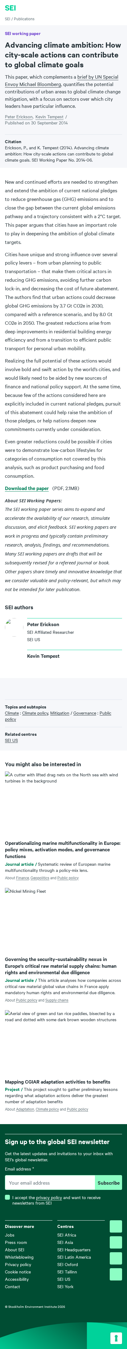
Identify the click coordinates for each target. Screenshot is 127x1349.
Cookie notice (18, 1272)
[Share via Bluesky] (8, 688)
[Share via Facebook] (18, 688)
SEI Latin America (74, 1257)
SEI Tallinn (67, 1272)
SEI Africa (66, 1235)
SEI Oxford (67, 1264)
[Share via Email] (37, 688)
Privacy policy (18, 1264)
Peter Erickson (19, 116)
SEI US (63, 1279)
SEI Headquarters (74, 1249)
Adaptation (25, 1109)
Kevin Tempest (49, 116)
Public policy (68, 877)
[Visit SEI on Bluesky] (116, 1226)
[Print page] (46, 688)
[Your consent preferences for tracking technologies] (116, 1338)
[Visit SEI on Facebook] (116, 1242)
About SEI (14, 1249)
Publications (24, 18)
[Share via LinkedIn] (27, 688)
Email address (19, 1169)
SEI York (65, 1286)
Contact (12, 1286)
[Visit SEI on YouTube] (116, 1274)
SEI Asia (65, 1242)
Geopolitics (40, 877)
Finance (22, 877)
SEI (7, 18)
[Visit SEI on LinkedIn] (116, 1258)
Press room (16, 1242)
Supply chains (56, 999)
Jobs (9, 1235)
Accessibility (17, 1279)
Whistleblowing (19, 1257)
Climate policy (47, 1109)
